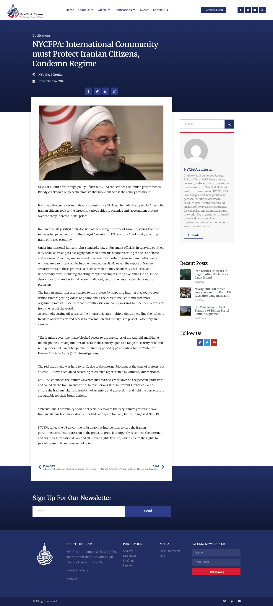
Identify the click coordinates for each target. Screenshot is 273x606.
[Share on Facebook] (88, 91)
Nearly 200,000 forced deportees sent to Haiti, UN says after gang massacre (213, 292)
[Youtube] (255, 10)
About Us (84, 10)
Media (102, 10)
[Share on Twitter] (97, 91)
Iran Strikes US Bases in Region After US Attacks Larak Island (211, 274)
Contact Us (160, 10)
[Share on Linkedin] (105, 91)
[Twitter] (248, 10)
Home (70, 10)
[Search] (229, 124)
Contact (71, 578)
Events (144, 10)
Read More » (200, 282)
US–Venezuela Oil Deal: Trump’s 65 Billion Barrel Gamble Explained (212, 310)
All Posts (193, 235)
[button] (262, 10)
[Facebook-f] (241, 10)
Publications (123, 10)
